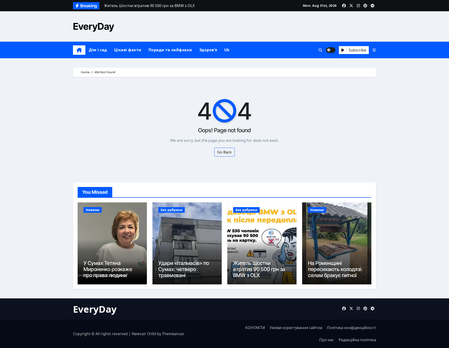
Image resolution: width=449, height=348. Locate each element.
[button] (374, 50)
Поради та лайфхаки (170, 49)
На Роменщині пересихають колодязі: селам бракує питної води (335, 272)
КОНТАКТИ (255, 327)
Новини (92, 210)
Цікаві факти (127, 49)
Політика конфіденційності (351, 327)
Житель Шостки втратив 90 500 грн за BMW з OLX (259, 269)
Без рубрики (171, 210)
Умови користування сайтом (296, 327)
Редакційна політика (357, 339)
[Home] (79, 50)
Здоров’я (208, 49)
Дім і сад (98, 49)
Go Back (224, 152)
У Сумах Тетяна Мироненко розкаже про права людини (107, 269)
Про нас (326, 339)
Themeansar (173, 333)
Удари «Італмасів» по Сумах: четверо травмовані (183, 269)
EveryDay (93, 26)
